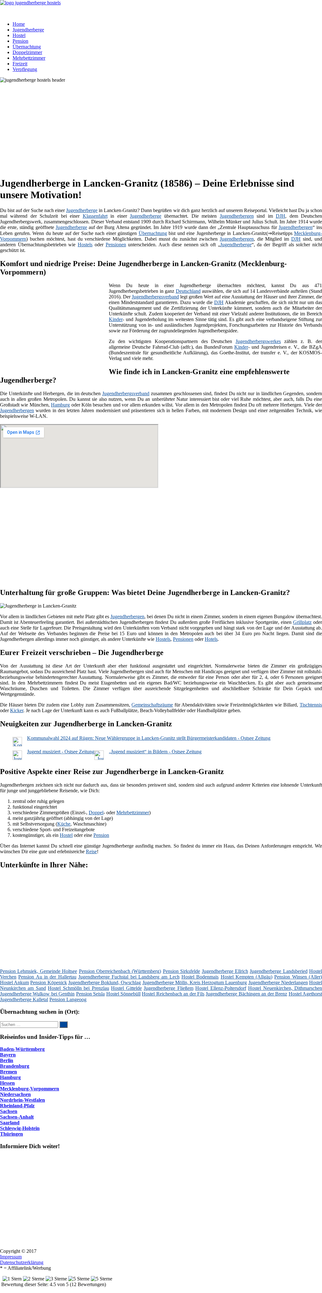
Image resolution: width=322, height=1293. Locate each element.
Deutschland (188, 291)
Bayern (8, 1054)
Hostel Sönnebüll (123, 993)
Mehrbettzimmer (29, 58)
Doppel (96, 812)
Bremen (8, 1071)
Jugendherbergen (237, 216)
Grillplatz (302, 622)
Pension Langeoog (67, 999)
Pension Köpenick (48, 982)
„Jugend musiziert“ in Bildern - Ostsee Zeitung (155, 751)
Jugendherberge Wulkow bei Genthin (37, 993)
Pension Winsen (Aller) (298, 976)
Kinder (116, 319)
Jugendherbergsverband (155, 296)
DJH (280, 216)
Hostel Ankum (14, 982)
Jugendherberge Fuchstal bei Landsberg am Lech (129, 976)
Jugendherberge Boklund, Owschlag (104, 982)
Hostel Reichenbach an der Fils (173, 993)
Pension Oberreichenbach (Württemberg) (120, 971)
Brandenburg (14, 1066)
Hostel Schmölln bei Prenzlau (78, 988)
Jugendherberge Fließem (168, 988)
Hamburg (60, 404)
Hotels (211, 639)
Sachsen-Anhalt (17, 1117)
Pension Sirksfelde (181, 971)
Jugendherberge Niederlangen (278, 982)
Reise (91, 851)
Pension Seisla (90, 993)
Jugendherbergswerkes (258, 341)
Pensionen (116, 244)
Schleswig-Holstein (20, 1128)
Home (19, 24)
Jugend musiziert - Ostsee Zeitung (60, 751)
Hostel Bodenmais (200, 976)
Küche (63, 824)
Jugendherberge (28, 29)
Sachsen (8, 1111)
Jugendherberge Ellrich (225, 971)
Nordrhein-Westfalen (22, 1100)
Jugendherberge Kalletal (24, 999)
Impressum (11, 1256)
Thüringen (11, 1134)
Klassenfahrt (95, 216)
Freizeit (20, 63)
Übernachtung (27, 46)
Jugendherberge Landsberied (278, 971)
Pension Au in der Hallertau (47, 976)
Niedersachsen (15, 1094)
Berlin (6, 1060)
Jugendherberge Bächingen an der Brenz (246, 993)
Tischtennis (311, 704)
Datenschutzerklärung (21, 1262)
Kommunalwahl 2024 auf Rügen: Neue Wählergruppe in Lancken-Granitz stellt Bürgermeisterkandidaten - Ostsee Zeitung (148, 738)
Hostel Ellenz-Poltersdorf (220, 988)
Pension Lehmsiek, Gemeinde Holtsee (38, 971)
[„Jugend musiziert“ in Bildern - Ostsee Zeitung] (99, 758)
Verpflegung (25, 69)
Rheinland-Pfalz (17, 1105)
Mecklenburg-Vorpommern (29, 1088)
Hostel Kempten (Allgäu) (247, 976)
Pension (20, 41)
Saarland (9, 1122)
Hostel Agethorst (305, 993)
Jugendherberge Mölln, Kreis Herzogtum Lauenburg (194, 982)
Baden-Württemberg (22, 1049)
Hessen (7, 1083)
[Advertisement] (163, 127)
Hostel (19, 35)
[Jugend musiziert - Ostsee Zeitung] (17, 758)
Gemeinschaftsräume (152, 704)
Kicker (16, 710)
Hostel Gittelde (126, 988)
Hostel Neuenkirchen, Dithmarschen (285, 988)
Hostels (85, 244)
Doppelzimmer (27, 52)
